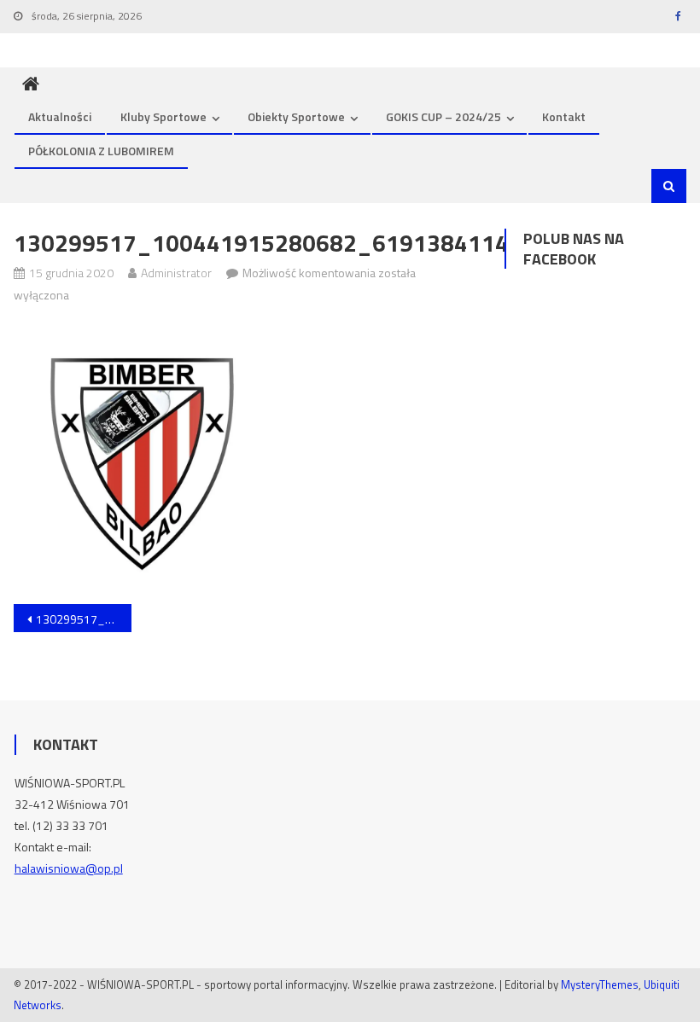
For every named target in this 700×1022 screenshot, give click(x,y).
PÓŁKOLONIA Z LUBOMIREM (101, 151)
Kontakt (564, 116)
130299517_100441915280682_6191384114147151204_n (83, 619)
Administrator (176, 273)
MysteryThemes (600, 984)
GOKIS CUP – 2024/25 (443, 116)
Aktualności (59, 116)
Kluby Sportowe (163, 116)
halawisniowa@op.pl (69, 868)
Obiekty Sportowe (296, 116)
